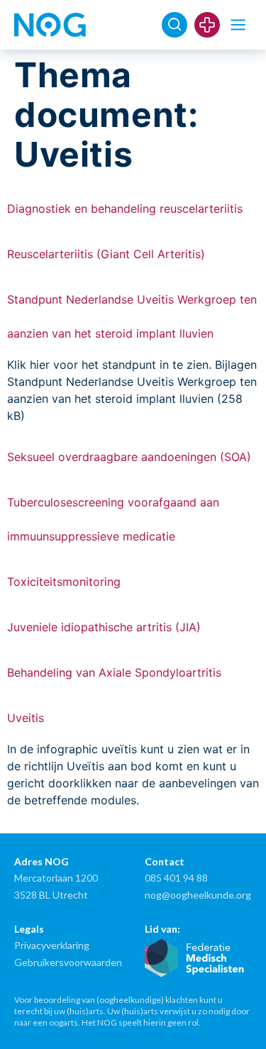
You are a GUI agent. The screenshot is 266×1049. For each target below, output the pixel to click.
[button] (238, 25)
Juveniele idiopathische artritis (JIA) (104, 627)
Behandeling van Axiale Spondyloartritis (114, 672)
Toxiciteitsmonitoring (64, 582)
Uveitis (25, 718)
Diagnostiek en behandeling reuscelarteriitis (125, 208)
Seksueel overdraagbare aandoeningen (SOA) (129, 457)
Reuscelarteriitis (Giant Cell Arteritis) (106, 254)
